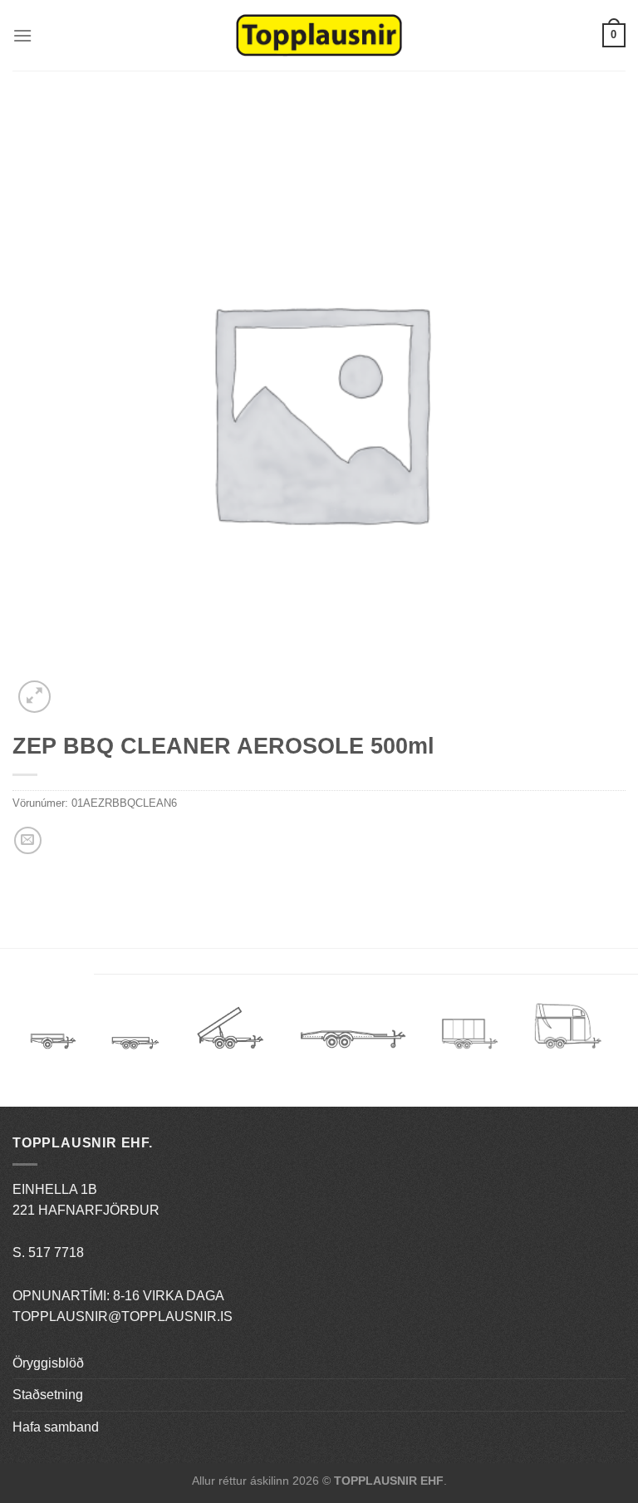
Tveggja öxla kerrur (135, 1055)
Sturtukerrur (229, 1034)
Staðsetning (47, 1395)
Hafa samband (55, 1427)
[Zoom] (34, 696)
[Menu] (22, 35)
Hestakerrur (567, 1034)
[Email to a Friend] (28, 840)
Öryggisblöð (48, 1363)
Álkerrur (53, 1034)
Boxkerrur (469, 1034)
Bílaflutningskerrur (352, 1034)
